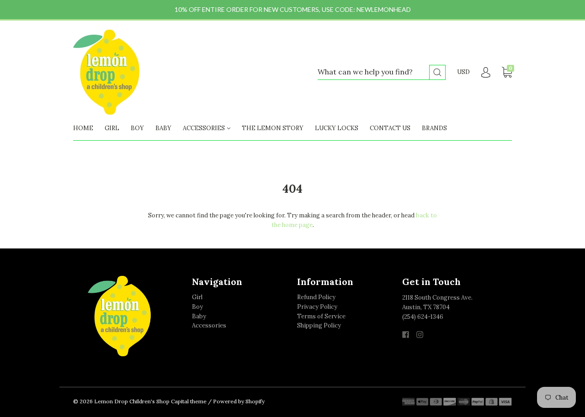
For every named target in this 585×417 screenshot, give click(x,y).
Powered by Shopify (239, 401)
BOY (137, 128)
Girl (197, 297)
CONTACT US (390, 128)
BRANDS (434, 128)
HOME (83, 128)
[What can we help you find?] (382, 72)
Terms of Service (321, 316)
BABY (163, 128)
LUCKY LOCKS (336, 128)
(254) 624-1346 (422, 317)
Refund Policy (316, 297)
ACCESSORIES (204, 128)
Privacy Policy (317, 307)
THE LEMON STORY (272, 128)
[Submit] (437, 72)
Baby (199, 316)
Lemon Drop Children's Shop (132, 401)
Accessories (209, 325)
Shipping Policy (319, 325)
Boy (197, 307)
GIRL (112, 128)
